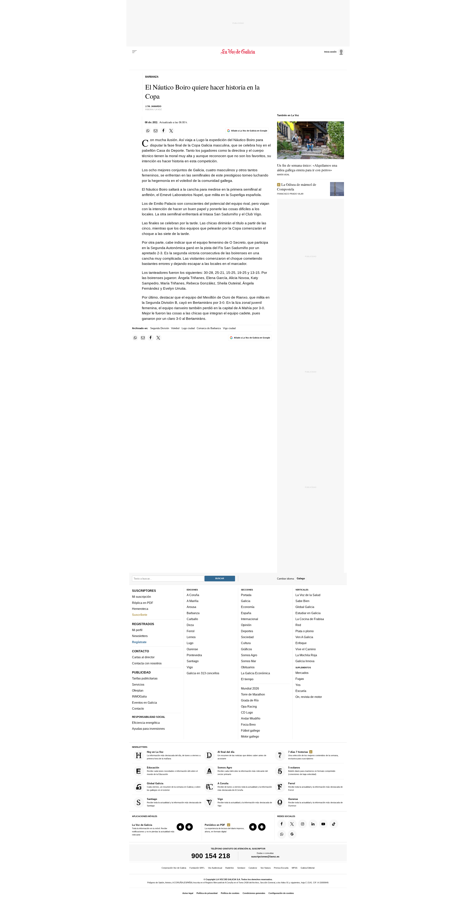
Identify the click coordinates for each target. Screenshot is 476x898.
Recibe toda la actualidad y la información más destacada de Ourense (315, 802)
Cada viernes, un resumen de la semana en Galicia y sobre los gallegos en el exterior (173, 786)
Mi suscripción (141, 596)
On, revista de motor (308, 696)
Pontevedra (194, 655)
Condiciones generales (254, 893)
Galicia (245, 601)
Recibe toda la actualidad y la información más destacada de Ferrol (315, 786)
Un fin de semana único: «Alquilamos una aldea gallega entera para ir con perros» (307, 167)
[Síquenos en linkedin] (312, 823)
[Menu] (134, 51)
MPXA (294, 868)
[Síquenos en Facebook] (281, 823)
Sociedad (247, 637)
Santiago (193, 661)
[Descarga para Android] (189, 827)
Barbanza (193, 612)
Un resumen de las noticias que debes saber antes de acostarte (242, 755)
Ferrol (190, 631)
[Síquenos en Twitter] (292, 823)
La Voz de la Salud (307, 594)
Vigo (190, 667)
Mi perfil (137, 630)
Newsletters (140, 636)
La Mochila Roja (306, 655)
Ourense (192, 649)
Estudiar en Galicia (308, 612)
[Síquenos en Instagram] (302, 823)
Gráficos (246, 649)
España (246, 612)
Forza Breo (248, 724)
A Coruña (193, 594)
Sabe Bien (302, 601)
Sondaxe (241, 868)
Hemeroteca (140, 608)
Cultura (246, 643)
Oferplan (137, 690)
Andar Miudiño (250, 718)
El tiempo (247, 679)
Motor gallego (250, 736)
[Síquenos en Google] (292, 834)
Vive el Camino (305, 649)
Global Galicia (304, 607)
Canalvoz (253, 868)
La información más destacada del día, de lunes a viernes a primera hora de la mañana (173, 755)
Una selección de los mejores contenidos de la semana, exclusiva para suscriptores (313, 755)
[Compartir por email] (155, 131)
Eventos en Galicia (144, 702)
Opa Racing (249, 706)
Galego (301, 578)
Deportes (247, 631)
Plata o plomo (304, 631)
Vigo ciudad (229, 328)
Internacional (249, 619)
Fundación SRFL (197, 868)
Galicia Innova (304, 661)
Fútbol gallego (250, 730)
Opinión (246, 625)
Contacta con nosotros (147, 663)
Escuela (300, 690)
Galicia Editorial (307, 868)
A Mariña (192, 601)
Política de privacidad (207, 893)
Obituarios (248, 667)
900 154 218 (210, 856)
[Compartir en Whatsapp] (148, 131)
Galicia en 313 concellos (203, 673)
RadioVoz (229, 868)
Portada (246, 594)
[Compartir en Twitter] (171, 131)
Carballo (192, 619)
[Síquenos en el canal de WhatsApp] (281, 834)
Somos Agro (249, 655)
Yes (297, 684)
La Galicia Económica (255, 673)
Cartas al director (143, 657)
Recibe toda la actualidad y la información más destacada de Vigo (245, 802)
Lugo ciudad (188, 328)
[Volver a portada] (238, 51)
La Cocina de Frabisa (309, 619)
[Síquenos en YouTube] (323, 823)
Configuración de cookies (281, 893)
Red (298, 625)
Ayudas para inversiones (148, 728)
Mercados (301, 672)
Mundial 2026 (250, 688)
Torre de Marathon (253, 694)
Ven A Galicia (304, 637)
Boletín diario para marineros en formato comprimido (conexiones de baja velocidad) (311, 770)
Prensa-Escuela (281, 868)
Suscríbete (139, 614)
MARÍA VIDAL (283, 174)
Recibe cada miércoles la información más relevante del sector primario (243, 770)
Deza (190, 625)
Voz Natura (265, 868)
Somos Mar (248, 661)
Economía (247, 607)
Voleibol (175, 328)
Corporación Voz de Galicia (174, 868)
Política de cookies (230, 893)
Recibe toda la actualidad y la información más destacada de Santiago (174, 802)
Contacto (138, 708)
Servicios (138, 684)
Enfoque (301, 643)
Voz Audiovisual (215, 868)
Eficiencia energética (146, 722)
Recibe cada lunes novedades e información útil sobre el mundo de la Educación (172, 770)
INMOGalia (139, 696)
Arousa (191, 607)
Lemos (191, 637)
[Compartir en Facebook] (163, 131)
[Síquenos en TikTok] (333, 823)
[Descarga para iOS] (180, 827)
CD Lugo (247, 712)
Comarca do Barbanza (209, 328)
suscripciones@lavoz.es (265, 856)
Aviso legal (187, 893)
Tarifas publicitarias (144, 678)
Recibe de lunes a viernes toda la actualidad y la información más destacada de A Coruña (245, 786)
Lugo (190, 643)
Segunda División (159, 328)
